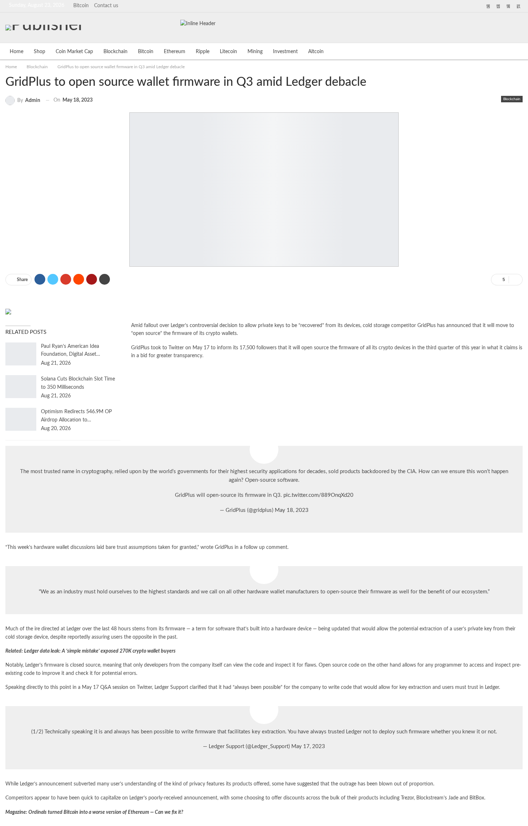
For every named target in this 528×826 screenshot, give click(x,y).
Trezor (407, 798)
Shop (39, 51)
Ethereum (174, 51)
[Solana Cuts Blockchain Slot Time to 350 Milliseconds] (20, 386)
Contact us (106, 5)
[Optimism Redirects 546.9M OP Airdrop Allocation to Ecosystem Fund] (20, 419)
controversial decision (213, 325)
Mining (255, 51)
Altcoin (316, 51)
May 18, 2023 (292, 510)
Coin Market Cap (74, 51)
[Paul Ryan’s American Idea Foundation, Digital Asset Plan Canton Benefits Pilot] (20, 353)
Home (16, 51)
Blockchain (115, 51)
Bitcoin (81, 5)
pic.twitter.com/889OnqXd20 (318, 495)
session (120, 687)
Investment (285, 51)
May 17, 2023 (308, 746)
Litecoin (228, 51)
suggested (308, 784)
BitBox (476, 798)
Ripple (202, 51)
